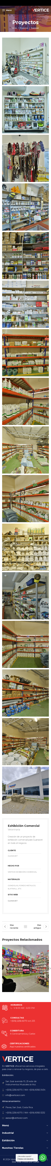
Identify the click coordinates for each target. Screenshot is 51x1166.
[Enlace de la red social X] (22, 3)
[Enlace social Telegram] (32, 3)
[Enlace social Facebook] (18, 3)
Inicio (14, 28)
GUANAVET (13, 901)
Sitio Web (16, 1162)
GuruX (36, 1162)
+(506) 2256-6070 (18, 1021)
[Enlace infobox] (18, 1046)
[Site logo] (40, 10)
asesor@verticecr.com (17, 1118)
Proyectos (24, 28)
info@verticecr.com (15, 1095)
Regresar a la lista (25, 926)
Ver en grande (46, 947)
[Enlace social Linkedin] (29, 3)
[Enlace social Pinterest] (25, 3)
